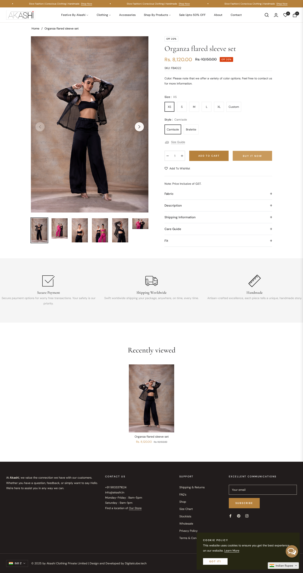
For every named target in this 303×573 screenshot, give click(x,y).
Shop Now (89, 3)
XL (219, 107)
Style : (175, 119)
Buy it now (252, 156)
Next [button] (139, 126)
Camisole (173, 129)
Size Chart (186, 509)
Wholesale (186, 523)
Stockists (185, 516)
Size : (170, 97)
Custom (234, 107)
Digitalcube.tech (136, 563)
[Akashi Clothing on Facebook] (230, 515)
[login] (276, 15)
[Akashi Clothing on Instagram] (247, 515)
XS (169, 107)
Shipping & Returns (192, 487)
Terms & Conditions (192, 538)
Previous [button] (40, 126)
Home (35, 28)
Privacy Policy (188, 531)
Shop (182, 502)
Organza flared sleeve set (152, 436)
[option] (89, 124)
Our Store (135, 508)
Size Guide (178, 142)
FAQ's (182, 494)
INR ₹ (18, 563)
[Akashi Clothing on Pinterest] (238, 515)
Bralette (191, 129)
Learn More (231, 550)
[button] (266, 15)
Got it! (215, 561)
